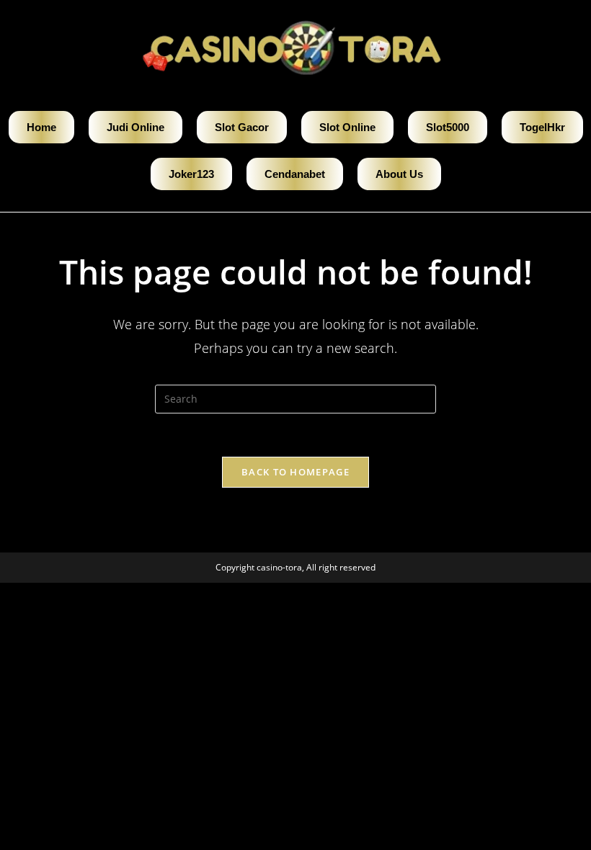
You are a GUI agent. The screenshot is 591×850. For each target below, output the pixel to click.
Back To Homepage (295, 471)
